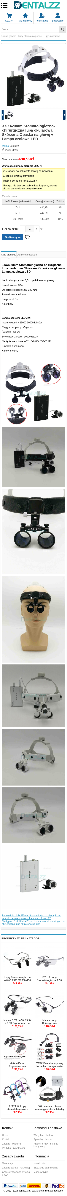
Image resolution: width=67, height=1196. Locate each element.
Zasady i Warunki (11, 1143)
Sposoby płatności (43, 1139)
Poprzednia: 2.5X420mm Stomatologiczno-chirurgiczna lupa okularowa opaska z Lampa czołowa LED (31, 917)
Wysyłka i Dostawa (44, 1135)
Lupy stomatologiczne (30, 36)
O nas (5, 1135)
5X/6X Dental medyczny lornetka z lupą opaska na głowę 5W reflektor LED (49, 1067)
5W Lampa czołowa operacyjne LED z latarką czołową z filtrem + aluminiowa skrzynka (49, 1110)
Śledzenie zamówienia (46, 1167)
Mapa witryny (41, 1172)
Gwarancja (7, 1163)
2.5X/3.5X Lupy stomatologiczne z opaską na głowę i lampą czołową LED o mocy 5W (17, 1110)
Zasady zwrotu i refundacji (16, 1167)
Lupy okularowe (52, 36)
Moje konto (39, 1163)
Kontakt (6, 1139)
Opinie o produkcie (27, 254)
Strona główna (8, 36)
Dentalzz (14, 145)
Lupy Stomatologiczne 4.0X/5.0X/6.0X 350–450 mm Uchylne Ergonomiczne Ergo (17, 981)
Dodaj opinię (11, 149)
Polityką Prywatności (13, 1148)
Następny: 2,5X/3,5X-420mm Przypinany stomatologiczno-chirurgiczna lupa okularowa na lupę (33, 922)
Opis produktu (8, 254)
